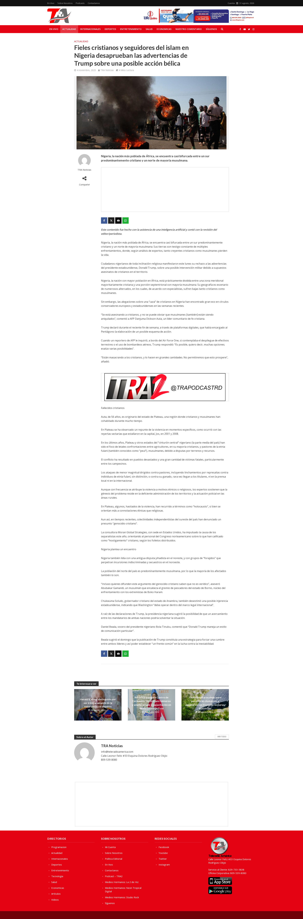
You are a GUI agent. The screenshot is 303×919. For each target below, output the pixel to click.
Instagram (164, 864)
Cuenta (231, 3)
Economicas (164, 29)
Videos (55, 899)
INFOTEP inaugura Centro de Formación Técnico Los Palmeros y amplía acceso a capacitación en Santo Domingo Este (151, 703)
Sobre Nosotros (65, 3)
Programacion (58, 847)
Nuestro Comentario (188, 29)
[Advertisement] (165, 189)
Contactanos (94, 3)
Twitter (163, 858)
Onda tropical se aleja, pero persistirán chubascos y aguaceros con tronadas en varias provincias (205, 703)
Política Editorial (113, 858)
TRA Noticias (107, 70)
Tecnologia (57, 876)
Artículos (56, 893)
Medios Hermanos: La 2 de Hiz (122, 882)
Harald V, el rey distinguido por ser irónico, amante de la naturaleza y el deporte (98, 703)
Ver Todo (221, 736)
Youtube (163, 852)
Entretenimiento (131, 29)
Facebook (164, 847)
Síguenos (211, 29)
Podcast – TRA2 (113, 876)
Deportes (110, 29)
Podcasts (80, 3)
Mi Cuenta (110, 847)
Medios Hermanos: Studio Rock (122, 897)
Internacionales (90, 29)
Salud (149, 29)
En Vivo (50, 3)
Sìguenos (110, 903)
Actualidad (69, 29)
